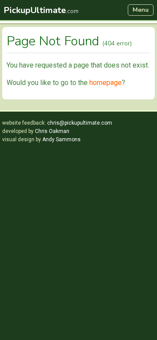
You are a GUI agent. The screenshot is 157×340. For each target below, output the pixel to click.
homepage (105, 82)
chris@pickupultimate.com (79, 123)
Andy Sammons (61, 139)
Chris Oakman (52, 131)
